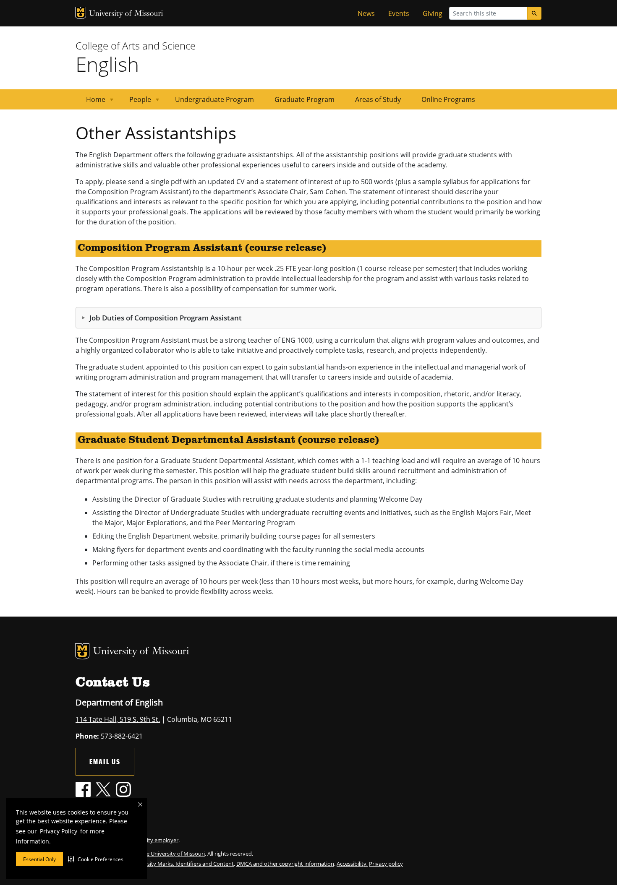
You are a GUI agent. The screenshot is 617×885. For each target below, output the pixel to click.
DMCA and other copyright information (285, 863)
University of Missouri (126, 14)
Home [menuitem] (90, 102)
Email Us (104, 761)
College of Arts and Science (136, 45)
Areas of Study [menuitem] (378, 99)
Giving (432, 13)
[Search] (534, 13)
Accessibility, (352, 863)
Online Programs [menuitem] (448, 99)
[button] (95, 859)
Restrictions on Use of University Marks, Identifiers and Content (155, 863)
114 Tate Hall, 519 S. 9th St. (118, 719)
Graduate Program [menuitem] (305, 99)
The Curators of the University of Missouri (153, 853)
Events (398, 13)
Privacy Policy (58, 831)
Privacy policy (386, 863)
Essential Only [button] (39, 859)
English (107, 64)
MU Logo (80, 13)
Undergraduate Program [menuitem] (214, 99)
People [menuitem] (135, 102)
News (366, 13)
